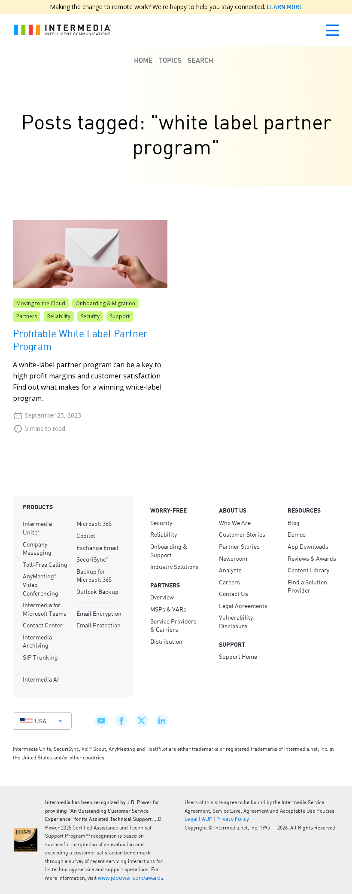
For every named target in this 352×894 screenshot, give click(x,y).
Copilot (85, 535)
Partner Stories (239, 546)
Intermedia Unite (37, 527)
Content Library (308, 570)
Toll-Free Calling (45, 564)
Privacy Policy (232, 819)
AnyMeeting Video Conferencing (40, 584)
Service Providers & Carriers (173, 625)
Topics (170, 60)
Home (143, 60)
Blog (294, 522)
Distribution (166, 641)
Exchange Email (97, 547)
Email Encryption (98, 613)
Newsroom (233, 558)
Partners (26, 316)
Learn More (284, 7)
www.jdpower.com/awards (130, 878)
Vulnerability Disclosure (236, 621)
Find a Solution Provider (307, 586)
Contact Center (43, 625)
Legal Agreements (243, 605)
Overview (162, 597)
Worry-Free (168, 510)
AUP (207, 819)
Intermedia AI (41, 679)
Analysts (230, 570)
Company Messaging (37, 548)
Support (120, 316)
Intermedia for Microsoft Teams (45, 609)
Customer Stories (242, 534)
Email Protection (98, 625)
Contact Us (233, 593)
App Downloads (308, 546)
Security (90, 316)
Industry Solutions (174, 566)
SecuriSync (92, 559)
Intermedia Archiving (37, 641)
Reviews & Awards (312, 558)
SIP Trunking (40, 657)
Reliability (58, 316)
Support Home (238, 656)
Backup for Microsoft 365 (94, 575)
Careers (229, 582)
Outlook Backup (97, 591)
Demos (297, 534)
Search (200, 60)
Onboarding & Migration (105, 303)
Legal (191, 819)
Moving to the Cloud (40, 303)
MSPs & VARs (168, 609)
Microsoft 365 (94, 523)
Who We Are (235, 522)
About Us (232, 510)
